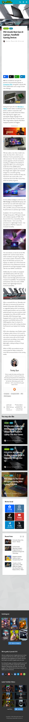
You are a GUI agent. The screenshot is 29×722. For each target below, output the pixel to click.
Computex (6, 393)
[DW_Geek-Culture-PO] (14, 131)
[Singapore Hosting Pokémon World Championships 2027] (8, 558)
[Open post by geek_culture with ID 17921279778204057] (23, 634)
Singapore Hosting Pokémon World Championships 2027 (17, 558)
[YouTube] (9, 674)
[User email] (14, 389)
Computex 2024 (7, 84)
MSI (22, 393)
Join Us (20, 718)
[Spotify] (24, 674)
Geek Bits (6, 28)
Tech (11, 28)
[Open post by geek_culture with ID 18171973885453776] (14, 634)
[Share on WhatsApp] (17, 76)
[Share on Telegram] (22, 76)
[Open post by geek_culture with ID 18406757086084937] (6, 623)
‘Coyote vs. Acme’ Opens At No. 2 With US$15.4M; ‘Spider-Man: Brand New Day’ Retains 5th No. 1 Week (18, 566)
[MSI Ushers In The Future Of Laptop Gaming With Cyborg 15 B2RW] (14, 484)
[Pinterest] (21, 674)
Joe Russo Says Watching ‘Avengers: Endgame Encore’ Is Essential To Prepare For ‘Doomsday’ (18, 550)
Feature (6, 422)
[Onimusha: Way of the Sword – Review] (8, 541)
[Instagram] (6, 674)
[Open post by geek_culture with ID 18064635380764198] (14, 623)
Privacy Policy (9, 718)
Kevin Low (8, 440)
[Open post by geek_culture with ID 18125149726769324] (23, 623)
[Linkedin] (15, 674)
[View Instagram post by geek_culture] (9, 628)
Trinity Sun (7, 41)
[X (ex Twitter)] (12, 674)
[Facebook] (3, 674)
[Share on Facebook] (5, 76)
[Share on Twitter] (11, 76)
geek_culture (5, 619)
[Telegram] (18, 674)
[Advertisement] (14, 58)
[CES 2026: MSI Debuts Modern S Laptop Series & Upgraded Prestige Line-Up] (14, 458)
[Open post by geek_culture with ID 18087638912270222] (6, 634)
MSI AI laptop (7, 396)
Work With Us (16, 718)
